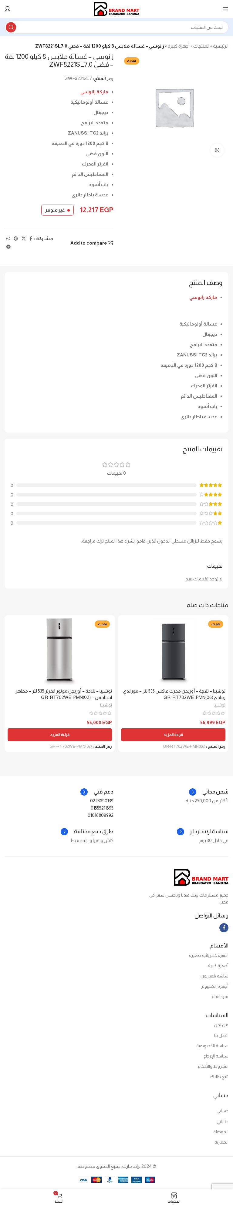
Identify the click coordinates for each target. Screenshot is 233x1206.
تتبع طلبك (219, 1076)
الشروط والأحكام (213, 1066)
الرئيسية (220, 45)
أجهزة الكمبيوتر (214, 986)
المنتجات (201, 45)
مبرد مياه (220, 996)
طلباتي (222, 1121)
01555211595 (102, 807)
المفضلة (220, 1131)
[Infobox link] (96, 792)
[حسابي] (8, 9)
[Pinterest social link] (16, 239)
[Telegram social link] (8, 247)
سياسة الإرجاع (216, 1056)
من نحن (221, 1024)
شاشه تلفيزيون (214, 976)
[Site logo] (116, 8)
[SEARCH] (11, 27)
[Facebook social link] (31, 239)
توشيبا (219, 705)
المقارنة (221, 1142)
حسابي (222, 1110)
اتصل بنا (221, 1035)
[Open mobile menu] (225, 9)
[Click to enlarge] (217, 150)
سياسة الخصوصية (212, 1045)
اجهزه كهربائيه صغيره (208, 955)
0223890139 (101, 800)
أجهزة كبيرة (179, 45)
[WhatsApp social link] (8, 239)
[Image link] (201, 877)
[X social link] (24, 239)
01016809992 (100, 815)
